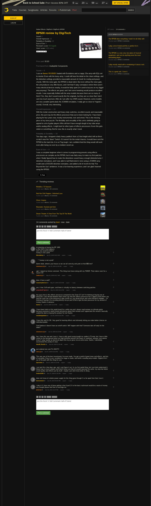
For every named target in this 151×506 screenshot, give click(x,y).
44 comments (53, 216)
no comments (126, 48)
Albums (47, 189)
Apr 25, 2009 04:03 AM (53, 255)
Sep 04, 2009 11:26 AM (55, 344)
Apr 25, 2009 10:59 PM (54, 266)
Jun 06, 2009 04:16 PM (56, 315)
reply (69, 255)
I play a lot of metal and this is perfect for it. (123, 46)
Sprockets (39, 362)
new (63, 222)
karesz (38, 304)
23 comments (53, 202)
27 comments (53, 195)
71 (43, 275)
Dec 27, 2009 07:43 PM (53, 373)
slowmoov (39, 266)
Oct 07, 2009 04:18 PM (51, 351)
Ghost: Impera (41, 200)
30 (44, 255)
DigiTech (49, 29)
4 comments (125, 41)
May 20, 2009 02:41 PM (57, 290)
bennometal (40, 380)
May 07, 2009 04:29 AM (57, 282)
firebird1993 (40, 373)
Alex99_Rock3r (40, 344)
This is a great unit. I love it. (118, 72)
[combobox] (72, 234)
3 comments (125, 59)
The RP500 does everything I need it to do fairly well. (127, 39)
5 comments (125, 66)
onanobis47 (40, 290)
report (63, 255)
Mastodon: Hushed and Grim (46, 207)
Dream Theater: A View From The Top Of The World (53, 214)
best (58, 222)
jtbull (37, 390)
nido (37, 351)
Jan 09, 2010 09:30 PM (53, 380)
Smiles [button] (49, 226)
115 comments (54, 189)
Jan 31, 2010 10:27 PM (51, 390)
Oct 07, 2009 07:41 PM (52, 362)
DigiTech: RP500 (59, 29)
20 (44, 373)
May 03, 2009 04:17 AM (53, 275)
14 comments (120, 29)
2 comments (125, 74)
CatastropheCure (41, 282)
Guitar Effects (41, 29)
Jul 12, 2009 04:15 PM (54, 331)
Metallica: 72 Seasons (43, 187)
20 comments (53, 209)
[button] (113, 250)
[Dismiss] (147, 3)
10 (47, 282)
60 (42, 351)
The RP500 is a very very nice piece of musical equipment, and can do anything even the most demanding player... (125, 55)
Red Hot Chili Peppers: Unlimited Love (49, 193)
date (68, 222)
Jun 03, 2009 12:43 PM (50, 304)
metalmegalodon (41, 315)
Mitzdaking (39, 255)
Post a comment (43, 242)
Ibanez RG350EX (49, 73)
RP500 (115, 34)
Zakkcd (38, 275)
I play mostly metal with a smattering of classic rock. (127, 64)
